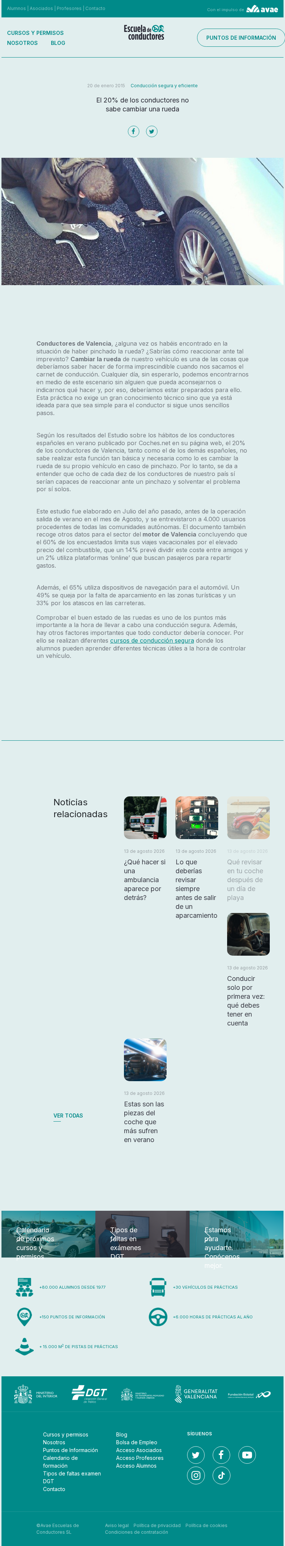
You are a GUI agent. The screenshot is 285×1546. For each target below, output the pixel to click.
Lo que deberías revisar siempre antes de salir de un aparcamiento (196, 888)
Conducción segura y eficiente (164, 85)
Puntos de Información (70, 1450)
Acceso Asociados (139, 1450)
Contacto (95, 8)
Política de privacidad (157, 1525)
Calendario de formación (60, 1462)
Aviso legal (117, 1525)
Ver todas (68, 1115)
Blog (58, 43)
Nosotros (22, 43)
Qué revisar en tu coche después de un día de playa (245, 879)
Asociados (41, 8)
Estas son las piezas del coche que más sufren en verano (144, 1122)
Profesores (69, 8)
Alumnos (16, 8)
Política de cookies (206, 1525)
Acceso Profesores (140, 1458)
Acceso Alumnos (136, 1465)
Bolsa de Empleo (136, 1442)
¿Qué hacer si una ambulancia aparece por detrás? (145, 879)
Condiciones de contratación (136, 1532)
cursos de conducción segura (152, 640)
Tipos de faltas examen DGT (72, 1477)
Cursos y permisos (35, 33)
